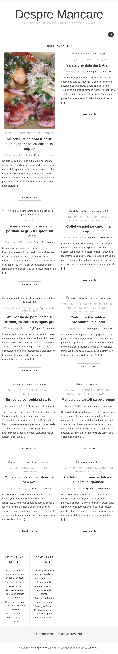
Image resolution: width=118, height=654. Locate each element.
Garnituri (15, 390)
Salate (108, 59)
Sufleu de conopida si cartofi (29, 399)
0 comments (49, 155)
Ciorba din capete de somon (45, 590)
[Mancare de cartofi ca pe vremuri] (88, 384)
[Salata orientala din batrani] (88, 53)
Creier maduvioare (24, 468)
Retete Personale (40, 133)
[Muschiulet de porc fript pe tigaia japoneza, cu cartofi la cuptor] (29, 90)
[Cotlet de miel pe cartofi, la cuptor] (88, 211)
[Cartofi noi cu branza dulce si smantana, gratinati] (88, 462)
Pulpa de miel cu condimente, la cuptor (14, 617)
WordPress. (42, 648)
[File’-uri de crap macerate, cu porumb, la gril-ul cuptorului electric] (29, 212)
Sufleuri (29, 394)
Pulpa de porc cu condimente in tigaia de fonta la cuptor (14, 574)
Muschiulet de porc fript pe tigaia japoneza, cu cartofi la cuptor (29, 144)
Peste (29, 220)
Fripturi (11, 133)
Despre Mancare (59, 14)
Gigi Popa (34, 155)
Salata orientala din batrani (88, 65)
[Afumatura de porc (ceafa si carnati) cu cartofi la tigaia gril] (29, 300)
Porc (22, 133)
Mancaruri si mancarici (96, 468)
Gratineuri (102, 308)
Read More (29, 197)
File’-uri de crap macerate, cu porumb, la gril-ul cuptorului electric (29, 231)
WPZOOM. (93, 648)
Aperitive (68, 304)
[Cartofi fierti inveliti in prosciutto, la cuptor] (88, 298)
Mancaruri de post (78, 390)
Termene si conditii (69, 634)
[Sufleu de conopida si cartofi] (29, 384)
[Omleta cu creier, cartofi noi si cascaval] (29, 462)
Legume (68, 59)
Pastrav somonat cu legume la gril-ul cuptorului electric (44, 614)
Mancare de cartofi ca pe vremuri (88, 399)
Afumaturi (12, 308)
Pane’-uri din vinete (15, 582)
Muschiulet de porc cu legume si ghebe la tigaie (15, 606)
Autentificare (45, 634)
